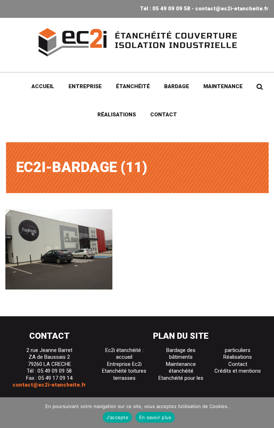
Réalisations (116, 114)
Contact (163, 114)
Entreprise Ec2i (124, 364)
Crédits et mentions (237, 371)
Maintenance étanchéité (181, 367)
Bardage (176, 86)
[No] (265, 412)
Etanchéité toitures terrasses (124, 374)
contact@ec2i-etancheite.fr (232, 8)
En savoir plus (155, 417)
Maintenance (223, 86)
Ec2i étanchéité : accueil (124, 354)
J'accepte (117, 417)
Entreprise (85, 86)
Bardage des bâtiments (181, 354)
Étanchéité (133, 86)
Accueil (42, 86)
